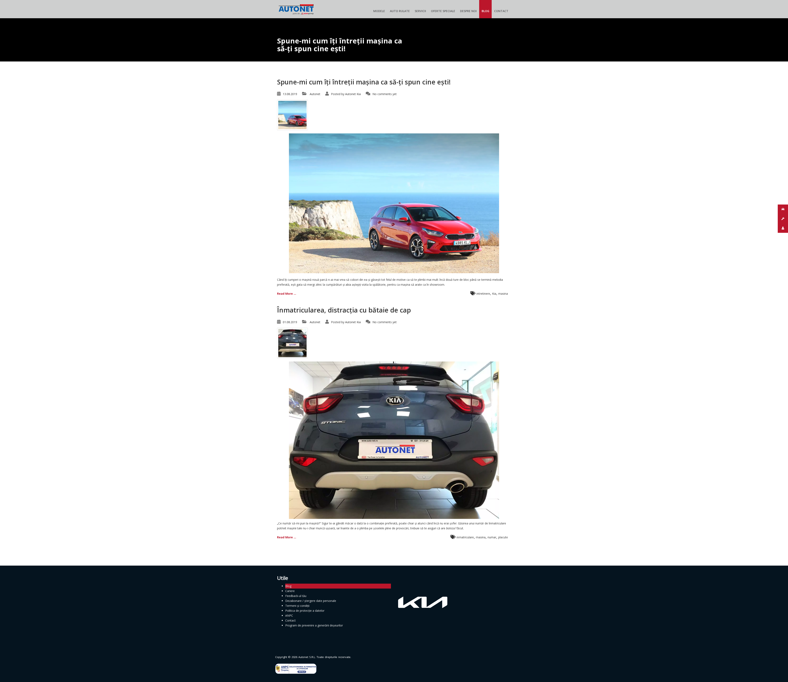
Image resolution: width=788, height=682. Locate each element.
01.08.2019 (290, 322)
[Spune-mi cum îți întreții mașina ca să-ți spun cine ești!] (292, 115)
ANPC (289, 615)
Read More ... (286, 294)
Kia (494, 294)
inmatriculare (465, 537)
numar (492, 537)
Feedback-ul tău (295, 596)
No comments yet (384, 94)
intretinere (483, 294)
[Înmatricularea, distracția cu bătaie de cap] (292, 343)
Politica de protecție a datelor (304, 611)
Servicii (420, 11)
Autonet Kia (353, 94)
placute (503, 537)
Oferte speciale (443, 11)
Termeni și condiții (297, 606)
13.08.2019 (290, 94)
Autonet (315, 94)
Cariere (290, 591)
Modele (379, 11)
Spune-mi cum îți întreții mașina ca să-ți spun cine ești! (364, 81)
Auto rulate (400, 11)
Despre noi (468, 11)
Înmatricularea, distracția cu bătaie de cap (344, 310)
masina (503, 294)
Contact (501, 11)
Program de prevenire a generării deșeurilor (314, 625)
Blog (485, 11)
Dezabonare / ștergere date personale (310, 601)
